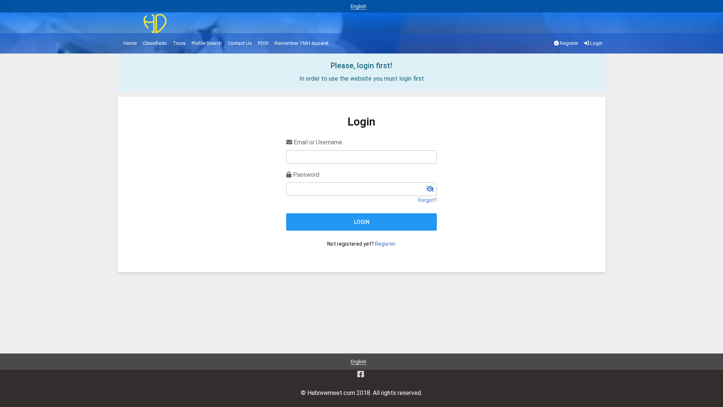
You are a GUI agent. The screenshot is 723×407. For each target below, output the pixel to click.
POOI (263, 43)
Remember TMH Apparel (301, 43)
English (358, 6)
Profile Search (207, 43)
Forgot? (427, 200)
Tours (179, 43)
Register (568, 43)
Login (595, 43)
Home (130, 43)
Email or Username (317, 142)
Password (305, 174)
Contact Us (240, 43)
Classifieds (155, 43)
